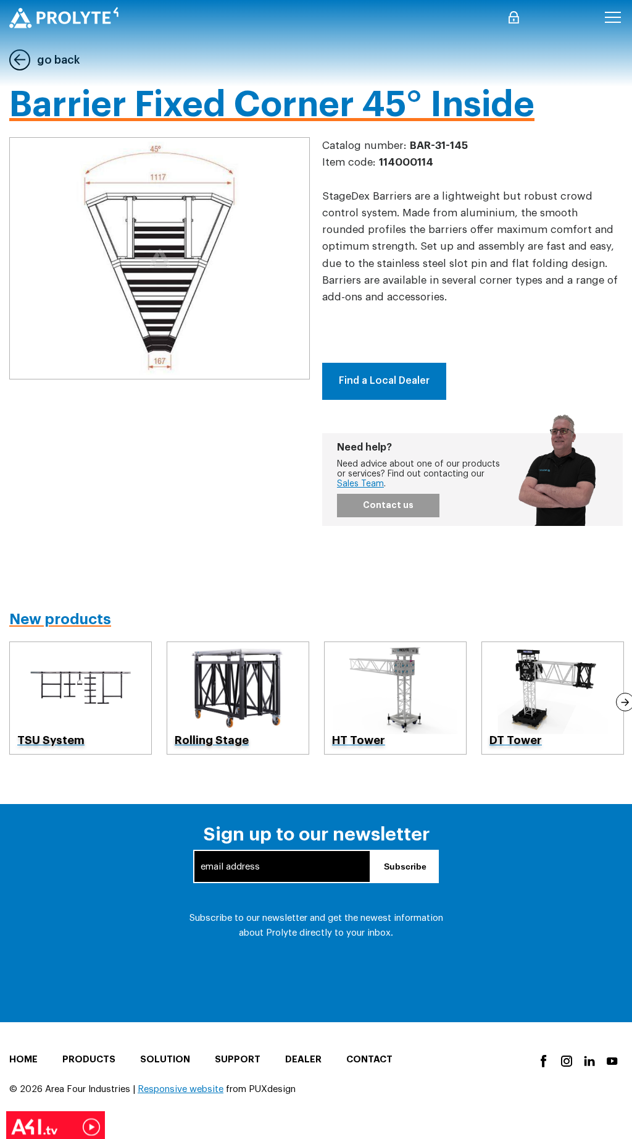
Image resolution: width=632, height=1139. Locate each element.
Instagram (565, 1060)
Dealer (303, 1059)
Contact (369, 1059)
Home (23, 1059)
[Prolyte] (63, 17)
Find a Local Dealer (384, 381)
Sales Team (360, 484)
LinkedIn (588, 1060)
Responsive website (180, 1089)
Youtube (611, 1060)
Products (88, 1059)
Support (237, 1059)
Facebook (542, 1060)
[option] (80, 698)
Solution (165, 1059)
